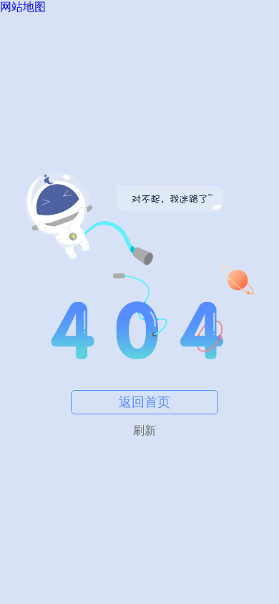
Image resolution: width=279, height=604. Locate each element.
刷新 (144, 430)
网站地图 (23, 7)
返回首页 (144, 402)
